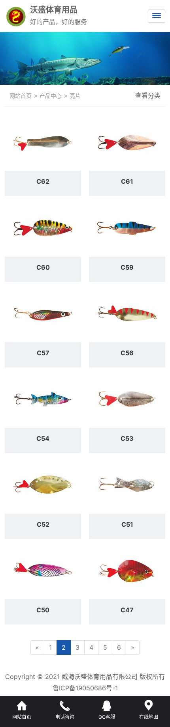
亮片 (74, 95)
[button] (77, 76)
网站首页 (20, 95)
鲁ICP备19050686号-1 (85, 688)
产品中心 (50, 95)
